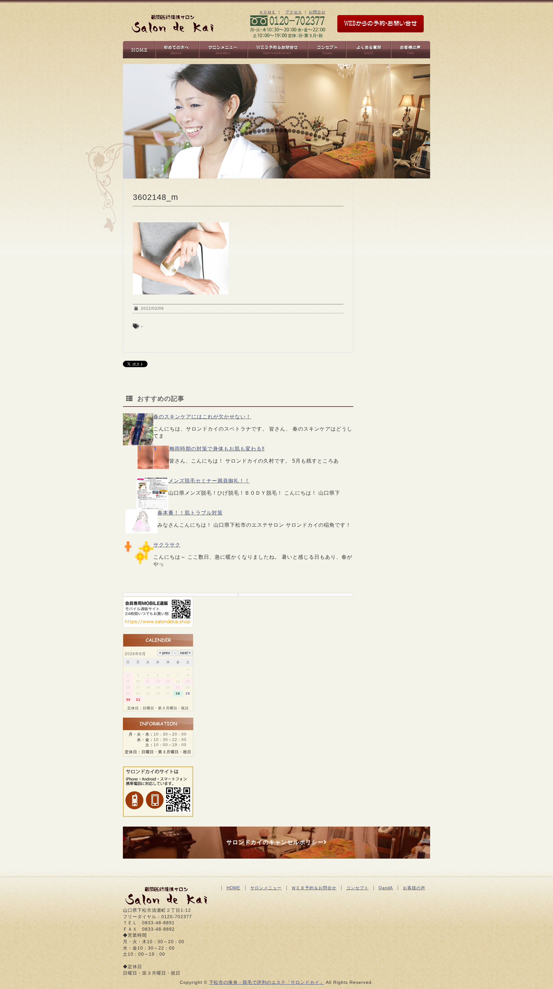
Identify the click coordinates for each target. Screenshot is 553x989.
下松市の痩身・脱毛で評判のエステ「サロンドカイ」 (266, 982)
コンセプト (357, 888)
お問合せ (317, 12)
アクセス (293, 12)
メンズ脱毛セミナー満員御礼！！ (209, 480)
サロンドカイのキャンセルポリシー (275, 842)
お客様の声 (414, 888)
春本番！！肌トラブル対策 (190, 512)
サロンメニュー (266, 888)
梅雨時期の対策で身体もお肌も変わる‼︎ (217, 448)
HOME (233, 888)
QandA (386, 888)
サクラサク (166, 545)
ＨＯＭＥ (267, 12)
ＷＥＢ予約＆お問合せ (314, 888)
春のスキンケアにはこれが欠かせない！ (202, 416)
